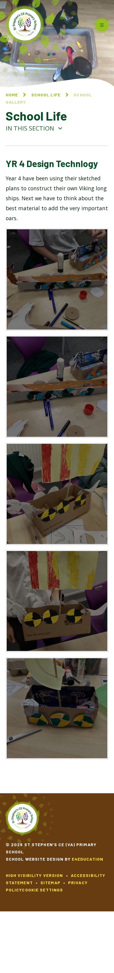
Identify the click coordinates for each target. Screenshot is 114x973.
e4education (87, 859)
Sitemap (50, 882)
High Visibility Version (34, 875)
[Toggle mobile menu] (101, 25)
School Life (45, 94)
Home (12, 94)
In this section (31, 128)
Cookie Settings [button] (42, 889)
